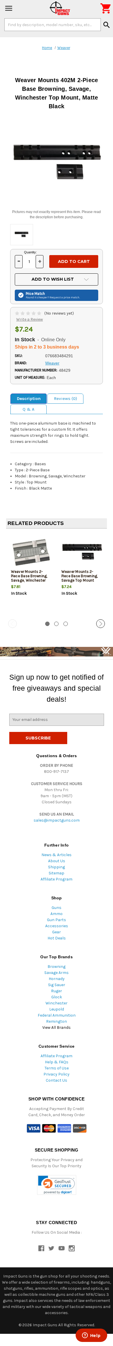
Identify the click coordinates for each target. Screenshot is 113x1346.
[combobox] (52, 24)
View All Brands (56, 1027)
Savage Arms (56, 972)
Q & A (28, 409)
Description (29, 398)
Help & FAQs (56, 1062)
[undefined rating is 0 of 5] (28, 313)
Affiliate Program (56, 879)
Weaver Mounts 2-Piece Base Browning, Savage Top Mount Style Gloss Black (79, 578)
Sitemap (56, 873)
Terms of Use (57, 1068)
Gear (56, 932)
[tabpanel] (31, 574)
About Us (56, 860)
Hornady (57, 978)
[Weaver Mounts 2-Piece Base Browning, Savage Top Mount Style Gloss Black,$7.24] (82, 552)
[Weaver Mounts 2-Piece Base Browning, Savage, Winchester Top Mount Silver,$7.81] (31, 552)
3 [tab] (65, 624)
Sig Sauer (56, 984)
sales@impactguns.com (57, 820)
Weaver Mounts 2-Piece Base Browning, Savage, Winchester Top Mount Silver (29, 578)
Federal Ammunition (57, 1015)
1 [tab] (47, 624)
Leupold (56, 1009)
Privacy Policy (56, 1074)
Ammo (56, 913)
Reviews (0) (65, 398)
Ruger (56, 990)
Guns (56, 907)
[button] (56, 1185)
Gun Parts (56, 919)
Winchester (56, 1003)
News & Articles (56, 854)
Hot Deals (57, 938)
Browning (56, 966)
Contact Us (56, 1080)
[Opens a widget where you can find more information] (91, 1336)
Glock (56, 997)
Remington (56, 1021)
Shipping (56, 867)
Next (100, 623)
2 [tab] (56, 624)
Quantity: (30, 252)
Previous (12, 623)
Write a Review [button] (29, 319)
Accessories (56, 925)
